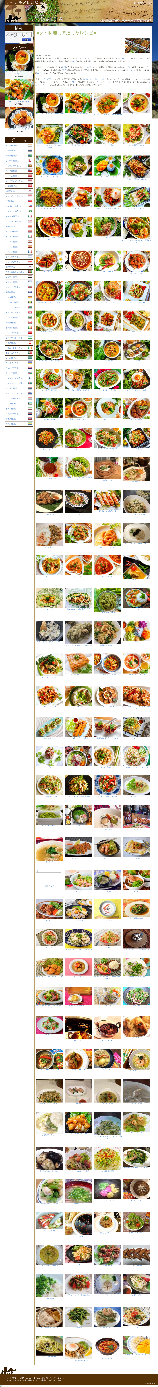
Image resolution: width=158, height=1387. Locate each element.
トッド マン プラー (107, 706)
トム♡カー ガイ (108, 480)
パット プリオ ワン (49, 706)
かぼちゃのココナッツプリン (78, 1005)
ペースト (97, 82)
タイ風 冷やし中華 (107, 1171)
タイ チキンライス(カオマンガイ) (136, 544)
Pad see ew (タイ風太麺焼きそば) (78, 609)
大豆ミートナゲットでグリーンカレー (49, 642)
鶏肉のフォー (78, 1204)
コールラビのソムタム (136, 145)
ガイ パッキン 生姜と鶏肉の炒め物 (78, 796)
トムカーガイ (107, 829)
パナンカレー (78, 1040)
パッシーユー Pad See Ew (136, 302)
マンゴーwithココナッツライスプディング (137, 1354)
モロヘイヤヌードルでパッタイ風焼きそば (79, 645)
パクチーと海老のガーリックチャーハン (78, 949)
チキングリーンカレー (136, 796)
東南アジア (87, 58)
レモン (45, 79)
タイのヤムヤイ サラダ (49, 796)
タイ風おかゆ (49, 1298)
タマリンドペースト (49, 478)
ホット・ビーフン (137, 1133)
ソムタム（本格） (50, 419)
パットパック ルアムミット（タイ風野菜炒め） (136, 241)
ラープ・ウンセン (79, 331)
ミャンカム (136, 361)
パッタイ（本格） (108, 145)
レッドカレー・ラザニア (78, 674)
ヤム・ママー (136, 1327)
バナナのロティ (136, 858)
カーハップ (49, 947)
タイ (128, 70)
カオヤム (137, 642)
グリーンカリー (136, 1103)
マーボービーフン (137, 1200)
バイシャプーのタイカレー (108, 361)
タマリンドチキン (137, 273)
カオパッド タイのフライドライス (136, 767)
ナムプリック (78, 1236)
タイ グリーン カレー (137, 1071)
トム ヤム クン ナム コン (136, 674)
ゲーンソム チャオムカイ (49, 331)
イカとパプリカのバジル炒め (107, 796)
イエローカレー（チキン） (50, 1327)
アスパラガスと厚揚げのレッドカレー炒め (108, 114)
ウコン (102, 79)
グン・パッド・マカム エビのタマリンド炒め (136, 708)
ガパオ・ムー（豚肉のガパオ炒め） (107, 208)
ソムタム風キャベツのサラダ (107, 449)
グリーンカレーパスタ (107, 1327)
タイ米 (64, 67)
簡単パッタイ (49, 886)
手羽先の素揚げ (136, 1266)
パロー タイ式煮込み (136, 419)
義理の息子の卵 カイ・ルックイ (107, 738)
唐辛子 (63, 70)
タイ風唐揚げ (107, 1266)
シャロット (95, 79)
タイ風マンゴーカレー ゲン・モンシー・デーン (108, 977)
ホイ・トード (136, 738)
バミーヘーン (107, 419)
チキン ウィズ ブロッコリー (49, 677)
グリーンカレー (136, 114)
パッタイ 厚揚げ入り (136, 449)
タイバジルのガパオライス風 (136, 390)
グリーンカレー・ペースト (108, 612)
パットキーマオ (107, 331)
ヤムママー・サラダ (78, 302)
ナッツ (42, 73)
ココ (38, 73)
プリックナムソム (50, 1230)
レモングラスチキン (107, 767)
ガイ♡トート (49, 514)
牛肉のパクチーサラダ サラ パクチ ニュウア (50, 1006)
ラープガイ (78, 176)
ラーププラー (49, 767)
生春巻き (79, 1103)
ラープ (107, 237)
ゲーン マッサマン (78, 976)
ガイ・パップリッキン (49, 271)
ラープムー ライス (79, 361)
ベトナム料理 (87, 67)
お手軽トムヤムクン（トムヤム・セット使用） (50, 239)
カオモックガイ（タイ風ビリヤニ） (49, 208)
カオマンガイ (136, 1295)
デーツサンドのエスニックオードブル (136, 949)
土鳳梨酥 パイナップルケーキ (19, 129)
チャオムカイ (136, 331)
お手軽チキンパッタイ (107, 645)
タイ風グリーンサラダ (136, 1232)
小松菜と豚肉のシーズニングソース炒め (136, 1167)
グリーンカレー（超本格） (108, 390)
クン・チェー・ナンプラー (137, 208)
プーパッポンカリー (49, 449)
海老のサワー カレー (79, 1069)
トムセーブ (49, 862)
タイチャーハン (107, 1295)
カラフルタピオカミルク (107, 1200)
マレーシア (125, 58)
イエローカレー (136, 580)
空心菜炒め (78, 1327)
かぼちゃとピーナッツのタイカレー (49, 302)
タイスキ (79, 825)
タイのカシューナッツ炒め (50, 176)
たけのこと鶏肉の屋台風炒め (136, 179)
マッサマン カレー (107, 1069)
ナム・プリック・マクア (107, 302)
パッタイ (79, 544)
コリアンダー (73, 82)
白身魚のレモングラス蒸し (137, 976)
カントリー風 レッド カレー (49, 1069)
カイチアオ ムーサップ (49, 1266)
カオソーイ (49, 576)
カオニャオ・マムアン (78, 237)
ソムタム (108, 947)
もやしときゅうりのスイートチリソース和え (108, 1137)
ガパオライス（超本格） (49, 390)
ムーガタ (79, 767)
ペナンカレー (78, 576)
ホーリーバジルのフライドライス (50, 361)
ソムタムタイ (137, 829)
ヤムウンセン (78, 449)
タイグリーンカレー (49, 1356)
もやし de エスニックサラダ (79, 1171)
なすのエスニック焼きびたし (49, 1171)
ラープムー (107, 1005)
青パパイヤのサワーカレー (79, 419)
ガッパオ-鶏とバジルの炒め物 (79, 1360)
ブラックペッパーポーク (78, 145)
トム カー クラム (78, 706)
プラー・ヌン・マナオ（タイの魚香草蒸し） (78, 478)
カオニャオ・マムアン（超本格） (108, 176)
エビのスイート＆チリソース (78, 1133)
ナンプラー (127, 67)
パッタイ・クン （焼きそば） (49, 1103)
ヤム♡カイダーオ (79, 514)
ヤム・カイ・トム (50, 738)
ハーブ (74, 61)
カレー (132, 70)
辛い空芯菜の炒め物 (136, 918)
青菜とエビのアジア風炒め (50, 1204)
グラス (49, 79)
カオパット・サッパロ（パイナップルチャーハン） (50, 146)
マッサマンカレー (108, 576)
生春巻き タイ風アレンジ (108, 511)
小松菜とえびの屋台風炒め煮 (19, 101)
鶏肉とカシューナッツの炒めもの (79, 1295)
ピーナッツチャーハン (107, 1233)
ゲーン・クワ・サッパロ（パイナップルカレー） (19, 73)
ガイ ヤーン (136, 1037)
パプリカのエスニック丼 (107, 674)
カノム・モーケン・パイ (78, 271)
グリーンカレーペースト (49, 826)
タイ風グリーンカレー (49, 1135)
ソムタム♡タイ (136, 482)
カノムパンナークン (78, 858)
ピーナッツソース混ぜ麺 (136, 514)
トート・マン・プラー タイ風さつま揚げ (50, 976)
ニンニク (86, 79)
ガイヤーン (78, 208)
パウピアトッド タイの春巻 (79, 738)
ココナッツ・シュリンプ (107, 547)
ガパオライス (49, 547)
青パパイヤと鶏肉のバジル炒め (78, 390)
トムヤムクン (136, 891)
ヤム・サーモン (107, 271)
